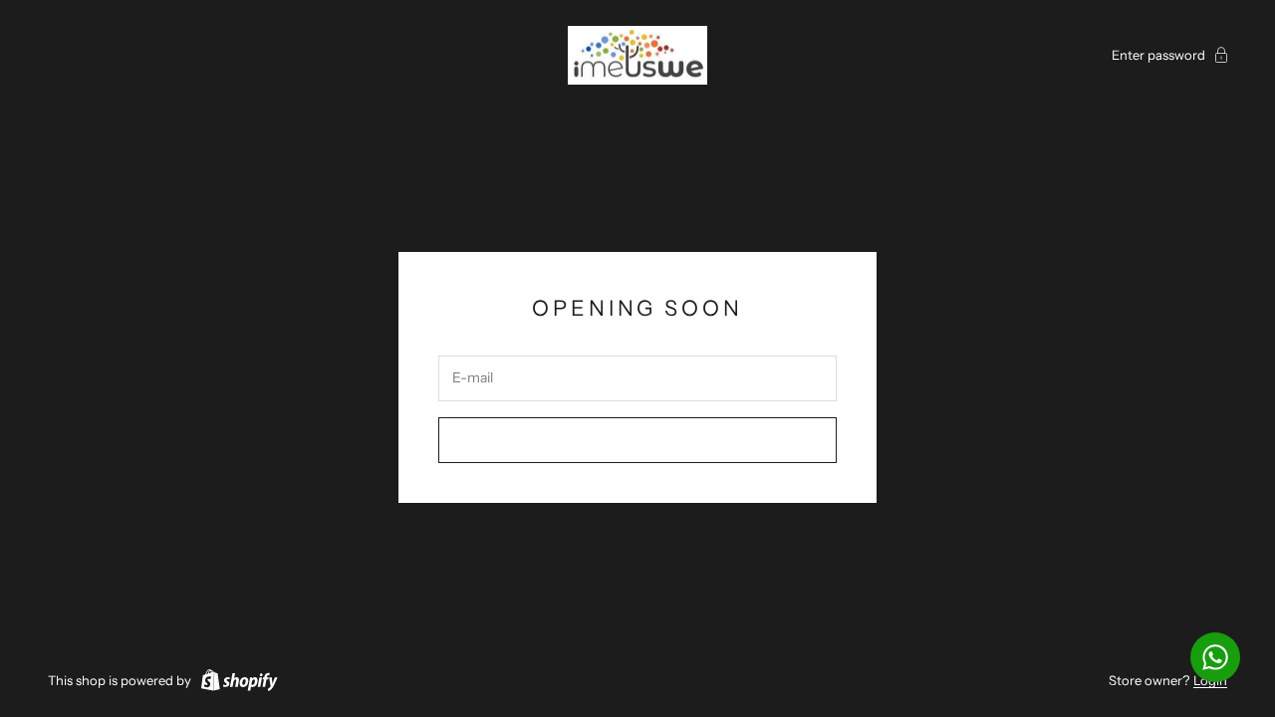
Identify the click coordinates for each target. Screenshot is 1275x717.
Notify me (638, 439)
